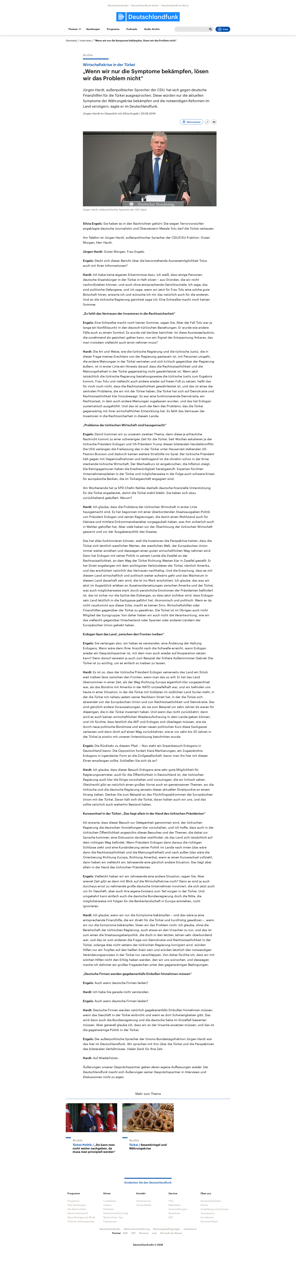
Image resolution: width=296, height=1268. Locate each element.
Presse (204, 1204)
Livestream (109, 1200)
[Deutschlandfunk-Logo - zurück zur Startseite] (148, 17)
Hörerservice (143, 1200)
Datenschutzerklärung (137, 1228)
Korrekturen (207, 1217)
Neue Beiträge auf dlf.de (81, 1217)
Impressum (190, 1228)
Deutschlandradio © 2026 (148, 1244)
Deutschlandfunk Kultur (145, 5)
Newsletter (175, 1204)
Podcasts (131, 29)
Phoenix (144, 1233)
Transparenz (208, 1213)
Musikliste (174, 1213)
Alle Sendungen (76, 1204)
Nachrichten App (113, 1217)
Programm (113, 29)
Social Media (143, 1204)
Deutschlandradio (118, 5)
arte (154, 1233)
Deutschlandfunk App (115, 1213)
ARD (125, 1233)
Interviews (85, 40)
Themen (73, 29)
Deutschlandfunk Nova (175, 5)
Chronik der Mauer (171, 1233)
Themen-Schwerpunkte (80, 1221)
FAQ (171, 1200)
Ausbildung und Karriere (215, 1209)
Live (225, 29)
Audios (107, 1204)
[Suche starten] (210, 29)
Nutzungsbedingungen (166, 1228)
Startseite (71, 40)
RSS (171, 1217)
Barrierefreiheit (209, 1221)
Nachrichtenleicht (77, 1213)
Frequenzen (110, 1221)
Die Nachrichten (76, 1209)
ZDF (133, 1233)
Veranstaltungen (178, 1209)
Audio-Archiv (152, 29)
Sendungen (93, 29)
